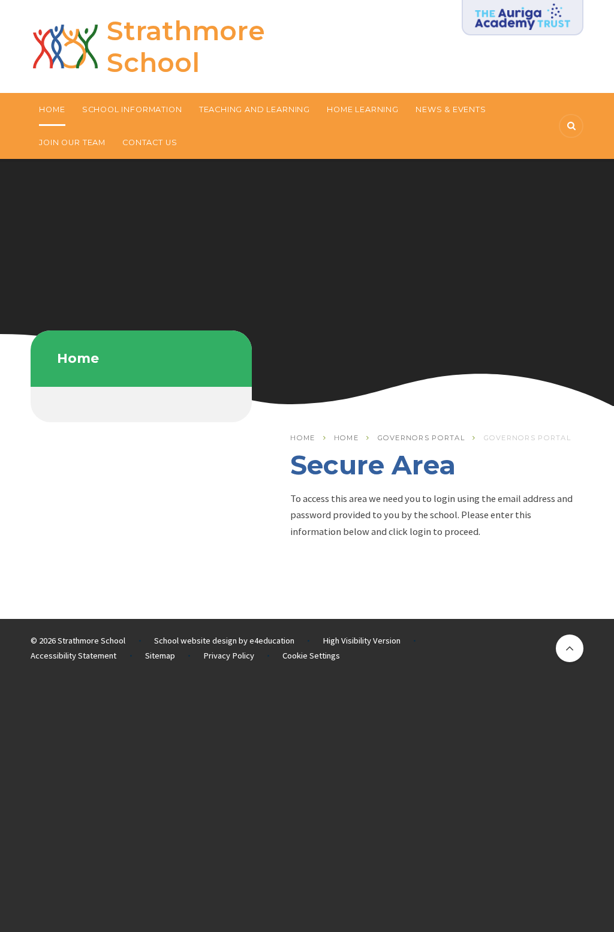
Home (302, 438)
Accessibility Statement (73, 655)
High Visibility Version (362, 640)
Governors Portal (421, 438)
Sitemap (160, 655)
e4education (271, 640)
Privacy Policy (228, 655)
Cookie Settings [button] (311, 655)
